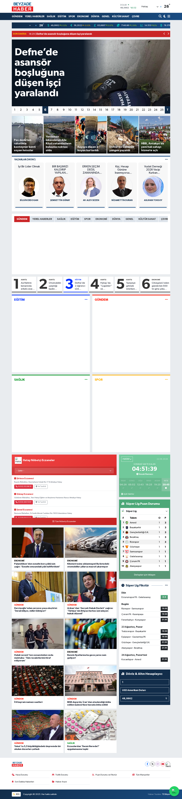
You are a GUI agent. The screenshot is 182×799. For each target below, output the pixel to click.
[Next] (168, 764)
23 (149, 109)
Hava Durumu (22, 775)
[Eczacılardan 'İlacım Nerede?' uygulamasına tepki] (91, 725)
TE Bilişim (166, 794)
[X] (152, 764)
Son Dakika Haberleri (24, 782)
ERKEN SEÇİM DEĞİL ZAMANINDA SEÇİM (91, 169)
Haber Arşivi (61, 782)
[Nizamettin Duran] (122, 186)
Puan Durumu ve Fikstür (106, 775)
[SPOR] (166, 379)
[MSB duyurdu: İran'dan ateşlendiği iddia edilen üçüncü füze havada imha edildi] (91, 681)
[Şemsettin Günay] (60, 186)
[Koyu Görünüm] (164, 16)
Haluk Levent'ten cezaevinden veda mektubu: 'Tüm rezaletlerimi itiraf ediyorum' (33, 658)
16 (106, 109)
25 (162, 109)
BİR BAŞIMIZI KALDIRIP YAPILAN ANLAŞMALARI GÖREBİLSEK (60, 169)
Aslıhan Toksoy (153, 200)
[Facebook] (147, 764)
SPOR (72, 16)
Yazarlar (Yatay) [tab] (25, 159)
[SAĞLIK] (86, 379)
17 (112, 109)
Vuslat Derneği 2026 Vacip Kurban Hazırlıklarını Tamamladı (153, 169)
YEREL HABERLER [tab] (42, 219)
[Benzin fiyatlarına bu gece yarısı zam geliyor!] (91, 634)
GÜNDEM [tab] (22, 219)
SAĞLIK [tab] (61, 219)
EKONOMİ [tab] (101, 219)
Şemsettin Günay (60, 200)
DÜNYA (95, 16)
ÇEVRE (135, 16)
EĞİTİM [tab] (75, 219)
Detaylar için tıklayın (144, 575)
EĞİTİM (62, 16)
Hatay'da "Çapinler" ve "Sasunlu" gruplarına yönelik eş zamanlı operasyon (106, 286)
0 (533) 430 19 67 (24, 502)
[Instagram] (157, 764)
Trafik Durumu (61, 775)
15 (100, 109)
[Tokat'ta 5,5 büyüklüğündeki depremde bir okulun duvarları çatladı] (38, 725)
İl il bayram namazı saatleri (28, 702)
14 (94, 109)
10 (69, 109)
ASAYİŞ (24, 279)
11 (76, 109)
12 (82, 109)
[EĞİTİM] (86, 300)
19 (125, 109)
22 (143, 109)
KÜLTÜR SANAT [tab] (147, 219)
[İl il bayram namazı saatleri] (38, 681)
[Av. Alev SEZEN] (91, 186)
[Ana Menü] (168, 16)
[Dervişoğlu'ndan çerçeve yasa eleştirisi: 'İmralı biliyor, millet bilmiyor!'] (38, 587)
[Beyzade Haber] (22, 6)
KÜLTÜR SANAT (120, 16)
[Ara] (160, 16)
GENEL (106, 16)
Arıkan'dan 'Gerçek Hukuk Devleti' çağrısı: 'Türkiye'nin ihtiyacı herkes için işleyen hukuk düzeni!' (90, 611)
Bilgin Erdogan (29, 200)
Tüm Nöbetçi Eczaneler (65, 521)
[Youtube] (162, 764)
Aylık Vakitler (129, 494)
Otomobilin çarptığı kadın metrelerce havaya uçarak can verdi (55, 286)
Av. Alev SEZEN (91, 200)
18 (118, 109)
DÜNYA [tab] (116, 219)
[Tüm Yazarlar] (166, 159)
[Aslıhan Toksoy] (153, 186)
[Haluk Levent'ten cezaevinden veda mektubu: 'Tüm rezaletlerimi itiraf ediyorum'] (38, 634)
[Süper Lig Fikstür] (166, 585)
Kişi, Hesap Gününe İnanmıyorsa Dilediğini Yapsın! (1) (122, 169)
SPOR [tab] (87, 219)
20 (131, 109)
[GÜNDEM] (166, 300)
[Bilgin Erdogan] (29, 186)
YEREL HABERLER (34, 16)
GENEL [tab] (129, 219)
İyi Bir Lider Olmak (29, 166)
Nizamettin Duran (122, 200)
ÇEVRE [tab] (164, 219)
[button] (164, 34)
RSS (17, 794)
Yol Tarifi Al (42, 486)
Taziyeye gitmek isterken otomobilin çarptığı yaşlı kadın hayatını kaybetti (132, 286)
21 (137, 109)
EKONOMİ (83, 16)
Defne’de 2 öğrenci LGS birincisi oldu (80, 286)
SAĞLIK (51, 16)
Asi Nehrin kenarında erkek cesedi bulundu (28, 286)
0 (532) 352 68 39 (24, 486)
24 (155, 109)
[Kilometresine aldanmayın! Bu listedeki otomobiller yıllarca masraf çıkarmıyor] (91, 542)
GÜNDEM (17, 16)
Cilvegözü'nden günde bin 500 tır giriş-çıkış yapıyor (160, 286)
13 (88, 109)
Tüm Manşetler (143, 775)
